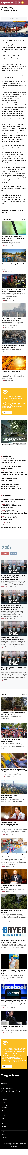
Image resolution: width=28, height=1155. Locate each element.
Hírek (11, 13)
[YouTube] (6, 1091)
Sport (3, 1134)
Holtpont (4, 1113)
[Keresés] (19, 2)
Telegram (10, 208)
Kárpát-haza (5, 1121)
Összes (23, 219)
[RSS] (20, 1091)
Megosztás (15, 18)
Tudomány (4, 1137)
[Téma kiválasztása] (16, 2)
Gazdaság (4, 1129)
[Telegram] (13, 1091)
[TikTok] (16, 1091)
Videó (3, 1118)
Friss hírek (4, 1099)
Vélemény (4, 1105)
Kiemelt (4, 1102)
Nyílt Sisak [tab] (5, 553)
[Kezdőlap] (7, 3)
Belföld (3, 1110)
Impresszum (4, 1083)
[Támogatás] (22, 2)
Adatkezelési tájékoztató (18, 1144)
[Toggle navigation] (25, 2)
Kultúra (3, 1131)
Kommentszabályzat (8, 1144)
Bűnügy (4, 1126)
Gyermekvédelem (6, 1123)
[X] (9, 1091)
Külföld (3, 1115)
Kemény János (5, 13)
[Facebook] (2, 1091)
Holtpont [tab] (13, 553)
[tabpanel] (14, 622)
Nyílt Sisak (4, 1107)
